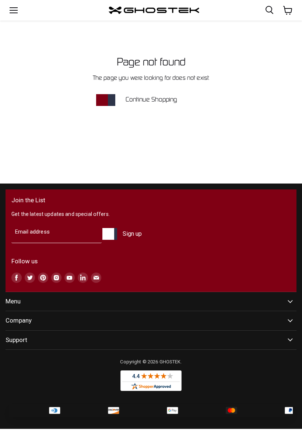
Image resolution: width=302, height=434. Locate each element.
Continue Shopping (151, 100)
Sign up (132, 233)
